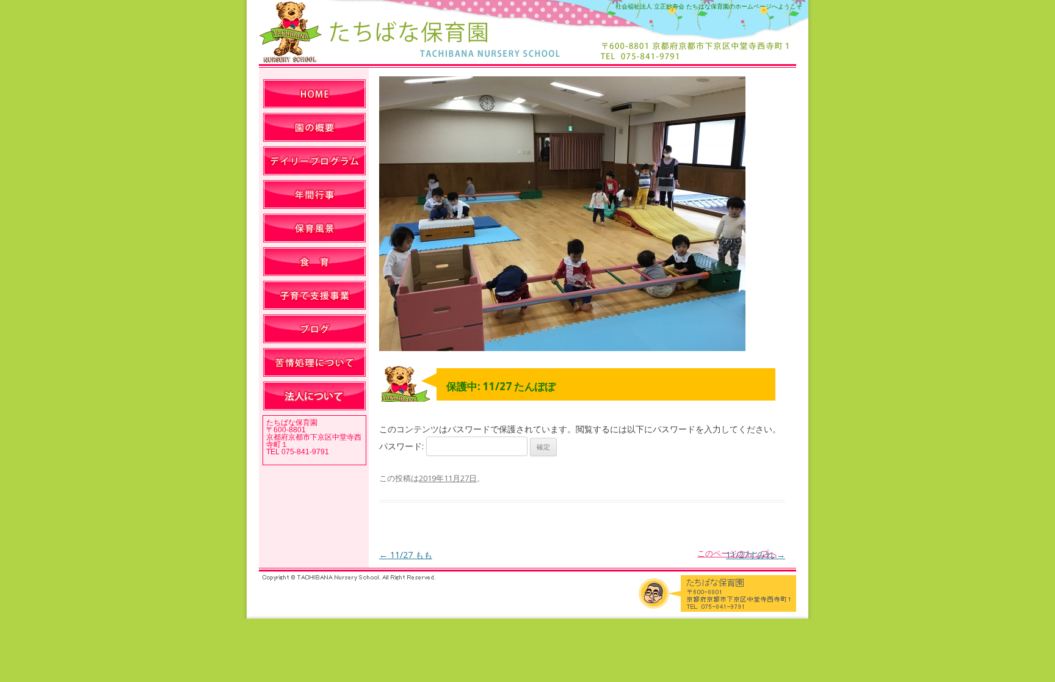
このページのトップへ (737, 553)
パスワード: (402, 446)
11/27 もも (405, 554)
